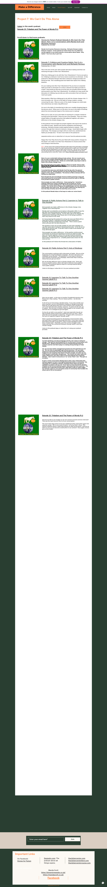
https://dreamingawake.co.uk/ (53, 872)
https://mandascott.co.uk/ (53, 875)
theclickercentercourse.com (79, 863)
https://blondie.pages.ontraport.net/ (76, 152)
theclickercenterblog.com (78, 860)
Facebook (53, 877)
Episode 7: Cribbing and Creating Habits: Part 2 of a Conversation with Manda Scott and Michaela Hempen (63, 63)
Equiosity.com (49, 858)
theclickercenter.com (76, 858)
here (51, 268)
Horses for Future (24, 861)
